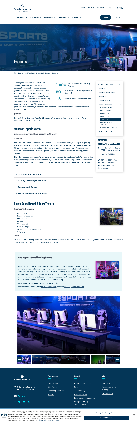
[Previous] (19, 359)
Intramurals (104, 113)
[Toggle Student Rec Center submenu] (120, 92)
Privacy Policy (42, 420)
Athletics (76, 18)
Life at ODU (62, 18)
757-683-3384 (106, 160)
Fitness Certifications (108, 127)
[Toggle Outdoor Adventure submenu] (120, 131)
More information (54, 420)
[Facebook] (15, 401)
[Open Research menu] (54, 17)
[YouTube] (24, 401)
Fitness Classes (106, 107)
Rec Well (102, 89)
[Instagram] (19, 401)
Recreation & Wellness (26, 73)
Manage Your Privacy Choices (106, 413)
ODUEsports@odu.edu (74, 287)
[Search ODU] (110, 8)
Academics (19, 18)
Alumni (91, 8)
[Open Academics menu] (26, 17)
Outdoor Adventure (107, 132)
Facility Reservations (74, 162)
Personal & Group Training (106, 123)
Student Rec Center (107, 93)
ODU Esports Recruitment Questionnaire (87, 240)
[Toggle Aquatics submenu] (120, 96)
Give (83, 8)
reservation (88, 157)
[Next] (117, 359)
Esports (105, 119)
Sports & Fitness (44, 73)
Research (48, 18)
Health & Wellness (106, 101)
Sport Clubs (104, 116)
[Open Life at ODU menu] (69, 17)
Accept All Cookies (106, 418)
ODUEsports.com (48, 287)
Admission (34, 18)
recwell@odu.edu (107, 166)
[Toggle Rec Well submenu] (120, 88)
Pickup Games (105, 110)
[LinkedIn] (29, 401)
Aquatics (102, 97)
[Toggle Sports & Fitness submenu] (120, 104)
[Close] (134, 415)
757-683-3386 (106, 163)
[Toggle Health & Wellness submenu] (120, 100)
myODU (120, 8)
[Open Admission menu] (41, 17)
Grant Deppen (27, 118)
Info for (101, 8)
